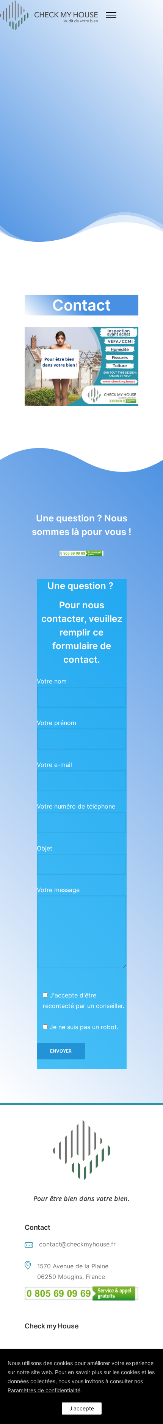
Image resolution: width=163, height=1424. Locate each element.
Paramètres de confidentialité (44, 1390)
